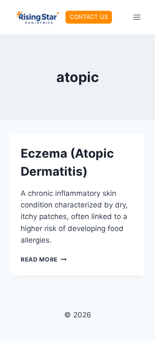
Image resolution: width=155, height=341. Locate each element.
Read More (44, 259)
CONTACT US (89, 16)
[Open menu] (137, 17)
